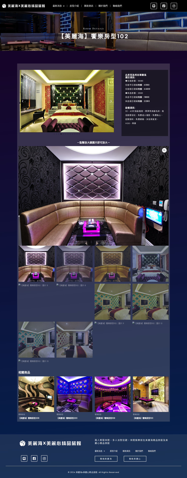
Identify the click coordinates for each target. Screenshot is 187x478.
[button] (22, 101)
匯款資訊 (88, 5)
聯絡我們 (117, 5)
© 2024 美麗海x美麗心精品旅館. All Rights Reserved (93, 472)
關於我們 (103, 5)
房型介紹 (74, 5)
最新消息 (57, 5)
